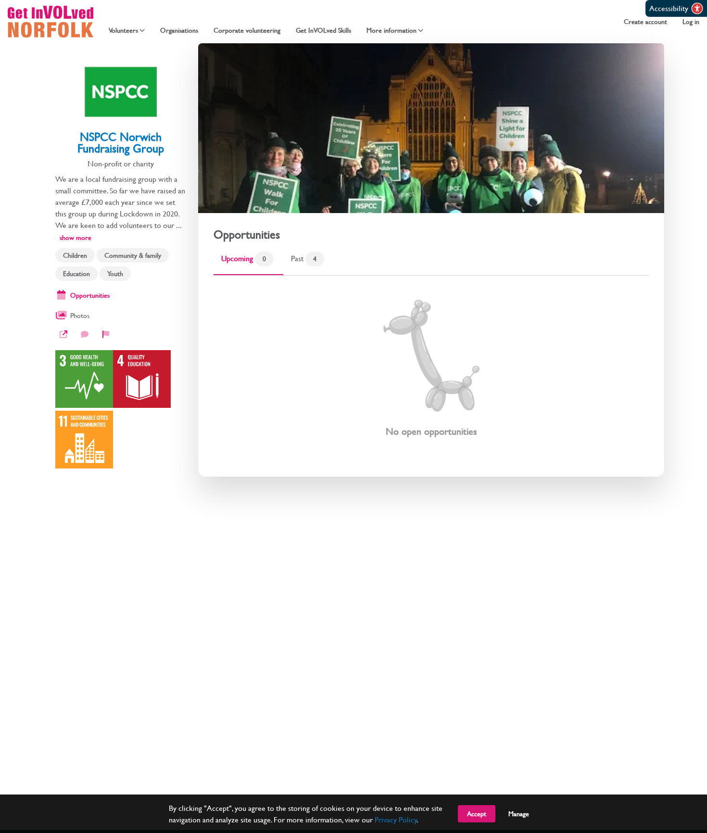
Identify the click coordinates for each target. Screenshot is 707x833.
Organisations (179, 30)
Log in (690, 21)
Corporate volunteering (247, 30)
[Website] (63, 334)
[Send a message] (84, 334)
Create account (645, 21)
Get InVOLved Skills (323, 30)
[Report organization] (106, 334)
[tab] (248, 261)
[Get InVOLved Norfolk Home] (50, 22)
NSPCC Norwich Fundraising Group (120, 142)
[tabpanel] (431, 368)
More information (391, 30)
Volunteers (123, 30)
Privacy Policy (396, 819)
